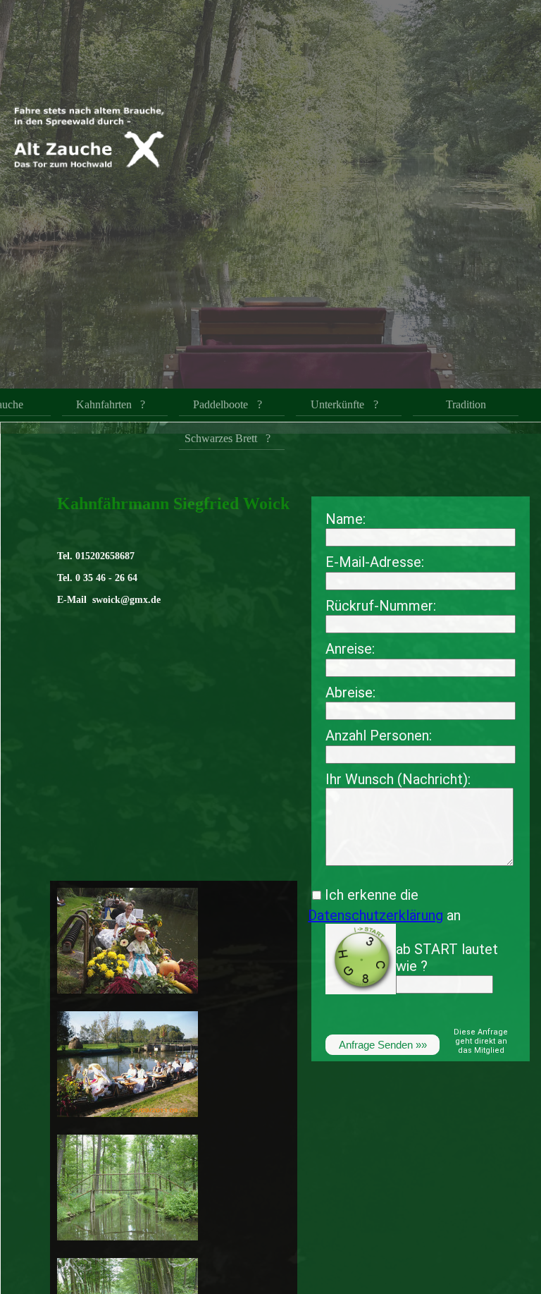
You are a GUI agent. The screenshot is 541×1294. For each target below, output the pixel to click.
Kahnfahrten (104, 404)
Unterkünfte (337, 404)
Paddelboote (220, 404)
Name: (345, 519)
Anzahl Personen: (378, 735)
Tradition (466, 404)
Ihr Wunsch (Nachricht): (398, 779)
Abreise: (350, 692)
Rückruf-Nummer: (380, 605)
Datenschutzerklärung (375, 915)
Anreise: (350, 648)
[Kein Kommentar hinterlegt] (127, 995)
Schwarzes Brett (221, 438)
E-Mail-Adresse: (374, 562)
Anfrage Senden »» (383, 1045)
